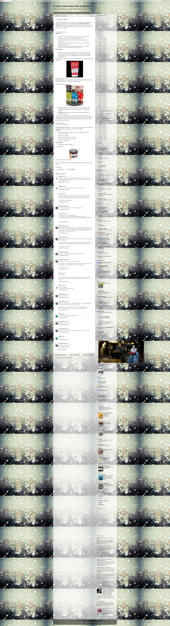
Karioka (100, 157)
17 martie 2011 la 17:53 (63, 290)
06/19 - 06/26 (102, 84)
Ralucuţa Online (102, 165)
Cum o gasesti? (80, 13)
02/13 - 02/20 (102, 129)
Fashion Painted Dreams (103, 465)
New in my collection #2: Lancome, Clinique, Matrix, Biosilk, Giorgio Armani (108, 477)
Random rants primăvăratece (105, 120)
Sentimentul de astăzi (102, 302)
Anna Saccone (101, 430)
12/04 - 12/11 (102, 43)
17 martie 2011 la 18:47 (63, 324)
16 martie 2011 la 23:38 (63, 189)
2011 (99, 36)
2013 (99, 32)
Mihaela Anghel (101, 296)
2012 (99, 34)
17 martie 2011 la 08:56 (63, 202)
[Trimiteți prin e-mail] (69, 169)
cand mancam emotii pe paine (104, 317)
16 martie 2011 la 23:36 (63, 182)
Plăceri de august (106, 283)
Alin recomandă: (102, 395)
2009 (99, 143)
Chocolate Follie (102, 198)
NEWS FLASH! (101, 248)
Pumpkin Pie (101, 251)
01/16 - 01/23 (102, 136)
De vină (99, 162)
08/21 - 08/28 (102, 69)
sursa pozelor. (59, 167)
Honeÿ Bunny (101, 504)
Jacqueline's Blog (102, 228)
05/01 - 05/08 (102, 97)
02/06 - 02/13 (102, 130)
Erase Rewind (101, 291)
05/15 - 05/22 (102, 93)
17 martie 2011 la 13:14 (63, 233)
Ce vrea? (72, 13)
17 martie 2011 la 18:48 (63, 332)
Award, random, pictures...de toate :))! (107, 494)
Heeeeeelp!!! (102, 601)
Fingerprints (101, 311)
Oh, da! (100, 224)
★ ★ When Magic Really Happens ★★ (108, 468)
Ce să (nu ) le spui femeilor (108, 581)
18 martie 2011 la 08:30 (63, 347)
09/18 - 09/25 (102, 62)
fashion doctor (62, 206)
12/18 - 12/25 (102, 39)
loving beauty (101, 492)
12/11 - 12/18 (102, 41)
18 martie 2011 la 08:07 (63, 339)
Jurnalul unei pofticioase (104, 316)
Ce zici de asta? (101, 180)
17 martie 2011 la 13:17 (63, 269)
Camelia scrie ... (101, 282)
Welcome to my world (103, 500)
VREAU (100, 121)
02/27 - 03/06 (102, 125)
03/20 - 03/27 (102, 107)
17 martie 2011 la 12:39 (63, 221)
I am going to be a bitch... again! (103, 545)
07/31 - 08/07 (102, 74)
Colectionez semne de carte (104, 256)
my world (100, 438)
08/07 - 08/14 (102, 72)
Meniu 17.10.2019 (101, 166)
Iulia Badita (100, 406)
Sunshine (100, 152)
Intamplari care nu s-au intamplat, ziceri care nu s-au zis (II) (104, 234)
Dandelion (100, 340)
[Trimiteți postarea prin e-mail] (67, 169)
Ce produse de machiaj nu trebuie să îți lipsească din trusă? (105, 441)
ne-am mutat (100, 212)
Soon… (99, 204)
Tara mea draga (101, 396)
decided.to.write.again (103, 238)
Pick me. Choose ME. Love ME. (103, 552)
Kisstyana (100, 368)
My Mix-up (100, 448)
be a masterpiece (102, 474)
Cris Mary (100, 320)
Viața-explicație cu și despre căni (104, 567)
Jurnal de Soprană (102, 335)
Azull (99, 377)
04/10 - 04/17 (102, 102)
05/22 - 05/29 (102, 91)
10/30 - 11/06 (102, 51)
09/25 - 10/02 (102, 60)
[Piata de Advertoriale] (102, 15)
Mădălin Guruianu (102, 399)
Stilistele (100, 502)
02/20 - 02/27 (102, 127)
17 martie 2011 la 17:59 (63, 309)
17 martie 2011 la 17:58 (63, 297)
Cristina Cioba (62, 225)
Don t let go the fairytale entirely (106, 118)
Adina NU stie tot (102, 193)
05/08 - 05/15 (102, 95)
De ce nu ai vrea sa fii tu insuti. (104, 239)
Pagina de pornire (59, 13)
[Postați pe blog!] (70, 169)
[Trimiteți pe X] (71, 169)
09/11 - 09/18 (102, 63)
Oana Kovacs (101, 179)
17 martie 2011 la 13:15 (63, 247)
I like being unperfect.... (103, 483)
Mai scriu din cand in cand (103, 387)
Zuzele (60, 176)
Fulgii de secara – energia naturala (105, 153)
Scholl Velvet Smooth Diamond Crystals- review (108, 485)
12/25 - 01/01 (102, 37)
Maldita (100, 215)
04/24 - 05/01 (102, 98)
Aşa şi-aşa (100, 161)
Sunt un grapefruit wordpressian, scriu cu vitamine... (103, 266)
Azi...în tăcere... (101, 386)
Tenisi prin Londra (102, 207)
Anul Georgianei (101, 225)
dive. (68, 120)
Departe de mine (102, 378)
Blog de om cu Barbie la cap (104, 183)
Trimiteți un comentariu (62, 349)
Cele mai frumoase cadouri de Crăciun (107, 423)
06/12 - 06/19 (102, 86)
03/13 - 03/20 (102, 109)
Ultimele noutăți (101, 184)
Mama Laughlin (101, 242)
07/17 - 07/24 (102, 77)
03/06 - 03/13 (102, 123)
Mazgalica (100, 301)
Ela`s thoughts (101, 444)
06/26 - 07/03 (102, 83)
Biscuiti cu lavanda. (102, 170)
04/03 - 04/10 (102, 104)
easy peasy (100, 174)
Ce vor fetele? (101, 421)
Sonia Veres (101, 203)
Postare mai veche (88, 355)
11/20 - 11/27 (102, 46)
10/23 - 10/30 (102, 53)
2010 (99, 141)
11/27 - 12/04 (102, 44)
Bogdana (100, 169)
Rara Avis (100, 269)
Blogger (103, 622)
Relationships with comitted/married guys (105, 574)
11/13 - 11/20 (102, 48)
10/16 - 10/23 (102, 55)
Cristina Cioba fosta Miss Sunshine (71, 6)
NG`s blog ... (101, 188)
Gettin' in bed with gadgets (103, 253)
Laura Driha (101, 331)
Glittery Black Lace (102, 390)
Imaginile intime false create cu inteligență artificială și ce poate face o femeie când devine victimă (105, 408)
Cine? (67, 13)
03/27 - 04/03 (102, 105)
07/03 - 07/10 (102, 81)
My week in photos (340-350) (103, 445)
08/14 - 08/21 (102, 70)
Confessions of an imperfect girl (105, 327)
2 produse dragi (102, 116)
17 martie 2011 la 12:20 (63, 209)
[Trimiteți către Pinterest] (74, 169)
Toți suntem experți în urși (103, 158)
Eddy (60, 313)
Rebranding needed (102, 208)
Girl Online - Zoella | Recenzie (104, 221)
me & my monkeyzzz (102, 211)
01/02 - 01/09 (102, 139)
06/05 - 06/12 (102, 88)
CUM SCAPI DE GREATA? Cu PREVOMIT (106, 415)
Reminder (100, 332)
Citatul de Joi (100, 308)
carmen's (100, 457)
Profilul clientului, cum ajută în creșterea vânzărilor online (104, 293)
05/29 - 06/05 (102, 90)
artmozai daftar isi (101, 149)
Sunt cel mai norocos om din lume (104, 199)
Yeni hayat (100, 257)
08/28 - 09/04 (102, 67)
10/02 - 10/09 (102, 58)
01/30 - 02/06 (102, 132)
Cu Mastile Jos (101, 232)
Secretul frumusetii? (102, 382)
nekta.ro (100, 274)
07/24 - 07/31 (102, 76)
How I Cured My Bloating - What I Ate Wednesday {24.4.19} (108, 432)
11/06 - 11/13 (102, 50)
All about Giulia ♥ (102, 381)
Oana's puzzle (101, 276)
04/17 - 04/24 (102, 100)
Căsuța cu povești (102, 148)
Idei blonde (100, 260)
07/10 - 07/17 (102, 79)
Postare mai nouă (60, 355)
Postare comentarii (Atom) (67, 357)
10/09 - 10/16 (102, 57)
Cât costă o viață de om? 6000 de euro (105, 216)
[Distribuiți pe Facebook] (73, 169)
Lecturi (87, 13)
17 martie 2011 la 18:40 (63, 317)
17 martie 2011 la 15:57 (63, 281)
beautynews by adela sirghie (104, 412)
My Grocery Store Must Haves (104, 243)
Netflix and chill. (101, 328)
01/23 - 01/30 (102, 134)
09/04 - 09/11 (102, 65)
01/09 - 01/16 (102, 137)
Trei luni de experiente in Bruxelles (105, 229)
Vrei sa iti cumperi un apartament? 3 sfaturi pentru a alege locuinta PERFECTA (105, 323)
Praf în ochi (100, 336)
